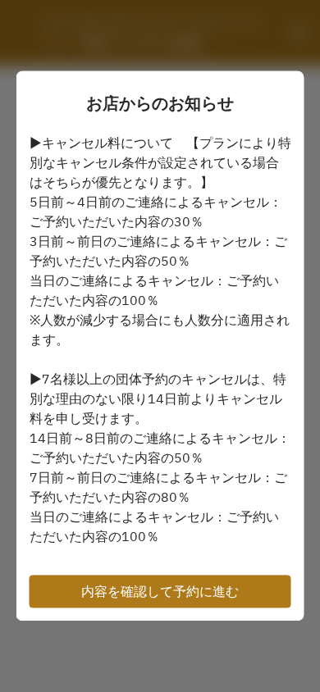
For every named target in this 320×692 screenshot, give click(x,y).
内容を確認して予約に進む (160, 592)
